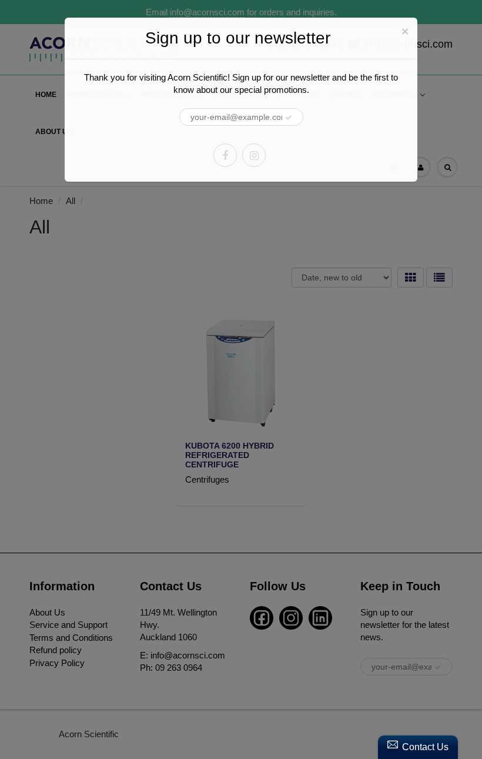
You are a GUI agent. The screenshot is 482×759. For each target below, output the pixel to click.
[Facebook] (225, 155)
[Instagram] (254, 155)
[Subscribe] (288, 117)
